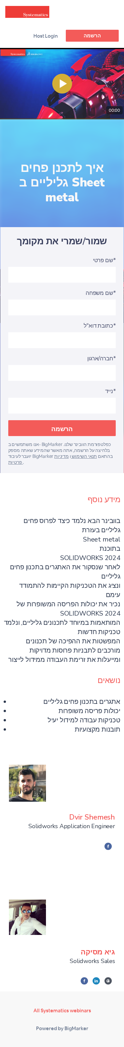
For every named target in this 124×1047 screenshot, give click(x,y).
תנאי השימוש (84, 456)
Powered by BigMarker (62, 1028)
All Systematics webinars (62, 1010)
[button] (62, 83)
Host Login (45, 36)
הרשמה (92, 35)
